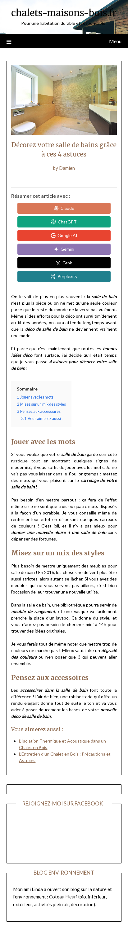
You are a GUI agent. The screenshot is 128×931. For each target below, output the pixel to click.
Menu (115, 41)
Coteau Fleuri (63, 896)
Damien (67, 168)
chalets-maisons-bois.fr (64, 13)
